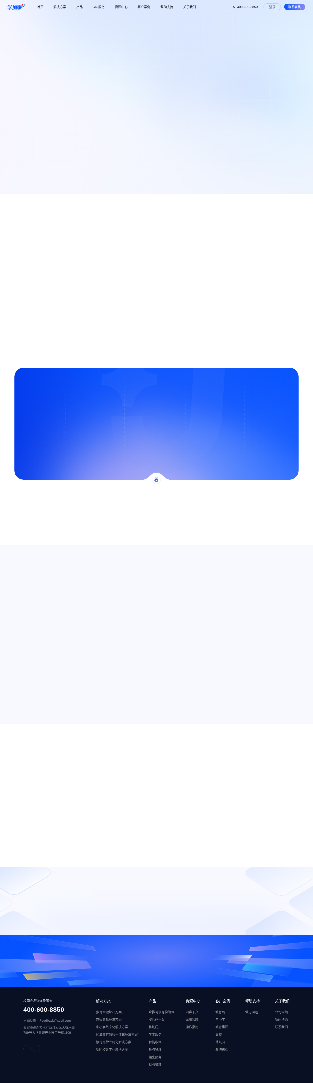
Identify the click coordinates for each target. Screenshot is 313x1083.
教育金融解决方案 (109, 1012)
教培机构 (221, 1049)
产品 (152, 1001)
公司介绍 (281, 1012)
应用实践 (192, 1019)
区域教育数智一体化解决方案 (117, 1034)
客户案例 (222, 1001)
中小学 (220, 1019)
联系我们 (281, 1027)
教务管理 (155, 1049)
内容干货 (192, 1012)
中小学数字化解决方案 (112, 1027)
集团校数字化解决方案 (112, 1049)
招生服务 (155, 1057)
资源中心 (193, 1001)
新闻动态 (281, 1019)
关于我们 (282, 1001)
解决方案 (103, 1001)
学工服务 (155, 1034)
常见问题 (251, 1012)
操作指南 (192, 1027)
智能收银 (155, 1042)
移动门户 (155, 1027)
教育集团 (221, 1027)
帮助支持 (252, 1001)
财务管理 (155, 1065)
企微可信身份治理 (161, 1012)
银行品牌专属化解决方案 (113, 1042)
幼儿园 (220, 1042)
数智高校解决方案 (109, 1019)
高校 (218, 1034)
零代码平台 (157, 1019)
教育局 (220, 1012)
